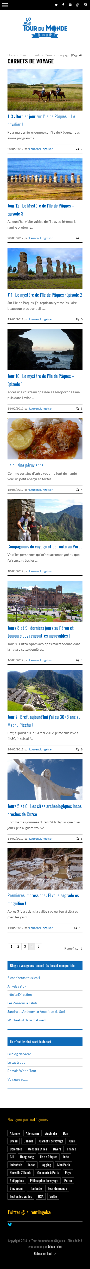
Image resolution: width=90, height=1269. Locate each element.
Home (12, 55)
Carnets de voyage (51, 1140)
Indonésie (16, 1164)
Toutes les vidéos (21, 1196)
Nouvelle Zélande (20, 1172)
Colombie (16, 1148)
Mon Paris (63, 1164)
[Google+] (77, 5)
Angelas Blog (17, 986)
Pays (68, 1172)
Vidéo (53, 1196)
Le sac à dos (16, 1062)
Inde (66, 1156)
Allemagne (32, 1133)
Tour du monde (30, 55)
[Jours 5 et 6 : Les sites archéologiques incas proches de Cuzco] (45, 799)
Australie (51, 1133)
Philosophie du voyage (44, 1180)
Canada (28, 1140)
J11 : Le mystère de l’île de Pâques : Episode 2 (45, 294)
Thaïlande (35, 1188)
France (71, 1148)
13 (80, 928)
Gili (12, 1156)
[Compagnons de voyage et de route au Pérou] (45, 540)
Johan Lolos (55, 1246)
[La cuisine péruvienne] (45, 458)
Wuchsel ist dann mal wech (27, 1020)
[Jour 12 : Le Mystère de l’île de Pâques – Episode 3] (45, 199)
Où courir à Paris (48, 1172)
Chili (72, 1140)
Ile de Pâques (48, 1156)
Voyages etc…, (18, 1079)
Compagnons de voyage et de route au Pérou (45, 546)
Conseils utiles (37, 1148)
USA (41, 1196)
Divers (57, 1148)
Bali (65, 1133)
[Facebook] (63, 5)
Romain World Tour (22, 1071)
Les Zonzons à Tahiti (22, 1003)
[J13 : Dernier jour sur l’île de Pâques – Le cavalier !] (45, 110)
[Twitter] (56, 5)
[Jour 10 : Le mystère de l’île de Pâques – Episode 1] (45, 369)
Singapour (16, 1188)
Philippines (17, 1180)
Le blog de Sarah (20, 1054)
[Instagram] (85, 5)
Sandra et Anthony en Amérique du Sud (36, 1012)
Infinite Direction (20, 995)
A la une (15, 1133)
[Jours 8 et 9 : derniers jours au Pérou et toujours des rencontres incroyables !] (45, 621)
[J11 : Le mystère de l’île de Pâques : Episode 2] (45, 288)
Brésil (14, 1140)
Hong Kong (27, 1156)
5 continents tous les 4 (24, 978)
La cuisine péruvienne (26, 465)
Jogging (46, 1164)
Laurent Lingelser (41, 149)
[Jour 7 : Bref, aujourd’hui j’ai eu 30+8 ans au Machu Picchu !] (45, 710)
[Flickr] (70, 5)
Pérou (68, 1180)
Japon (31, 1164)
